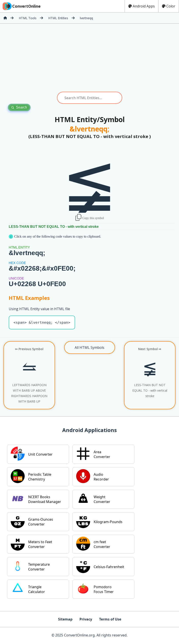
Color (170, 6)
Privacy (85, 619)
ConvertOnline (26, 6)
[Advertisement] (89, 57)
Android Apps (144, 6)
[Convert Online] (5, 17)
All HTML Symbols (89, 347)
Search (21, 107)
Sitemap (65, 619)
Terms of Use (110, 619)
